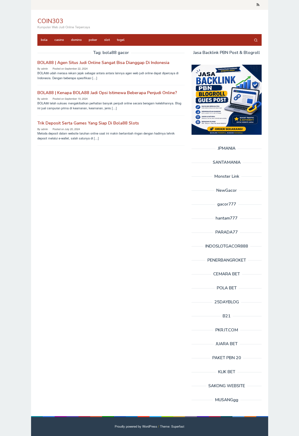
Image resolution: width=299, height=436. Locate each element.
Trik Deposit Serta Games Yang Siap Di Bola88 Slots (88, 123)
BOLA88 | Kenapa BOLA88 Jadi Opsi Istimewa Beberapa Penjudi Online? (107, 93)
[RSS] (258, 5)
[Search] (256, 40)
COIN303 (50, 21)
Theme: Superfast (172, 426)
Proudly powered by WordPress (136, 426)
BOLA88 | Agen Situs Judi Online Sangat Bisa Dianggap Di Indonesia (103, 62)
